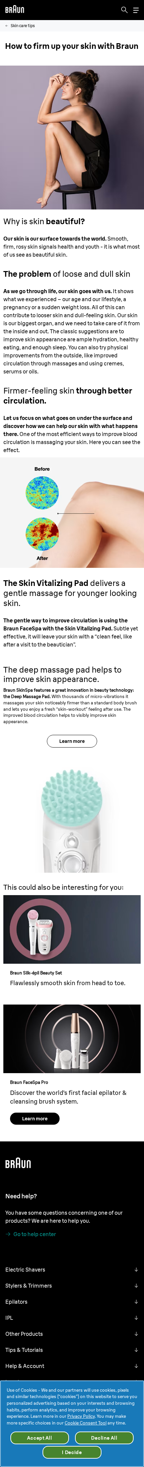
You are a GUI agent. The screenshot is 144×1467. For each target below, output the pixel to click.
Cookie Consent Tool (85, 1423)
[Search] (124, 10)
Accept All (39, 1438)
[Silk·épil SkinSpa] (72, 810)
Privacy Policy (81, 1416)
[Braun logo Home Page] (14, 10)
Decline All (104, 1438)
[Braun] (14, 10)
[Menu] (136, 10)
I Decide (72, 1452)
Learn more (72, 741)
